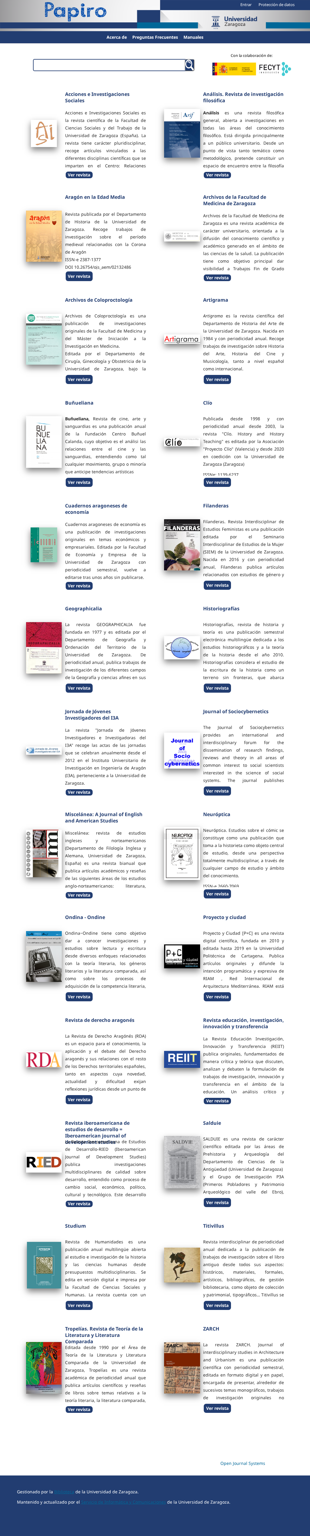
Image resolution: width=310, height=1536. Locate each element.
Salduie (212, 1123)
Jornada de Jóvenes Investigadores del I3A (92, 714)
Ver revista (79, 175)
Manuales (193, 37)
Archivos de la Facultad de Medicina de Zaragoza (234, 200)
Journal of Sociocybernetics (236, 711)
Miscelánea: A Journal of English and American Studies (104, 817)
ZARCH (211, 1328)
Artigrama (215, 300)
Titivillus (213, 1226)
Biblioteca (64, 1492)
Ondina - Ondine (85, 917)
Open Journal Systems (242, 1463)
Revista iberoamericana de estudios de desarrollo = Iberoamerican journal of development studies (97, 1132)
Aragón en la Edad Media (95, 197)
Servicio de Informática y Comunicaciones (123, 1502)
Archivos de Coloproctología (99, 300)
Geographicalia (83, 608)
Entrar (246, 4)
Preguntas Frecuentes (155, 37)
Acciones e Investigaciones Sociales (97, 97)
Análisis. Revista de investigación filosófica (243, 97)
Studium (75, 1226)
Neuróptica (216, 814)
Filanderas (216, 505)
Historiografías (221, 608)
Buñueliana (79, 402)
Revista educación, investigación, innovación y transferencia (243, 1023)
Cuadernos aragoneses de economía (96, 508)
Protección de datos (277, 4)
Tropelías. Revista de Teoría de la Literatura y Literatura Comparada (104, 1335)
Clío (207, 402)
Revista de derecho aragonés (99, 1020)
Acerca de (117, 37)
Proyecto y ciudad (224, 917)
